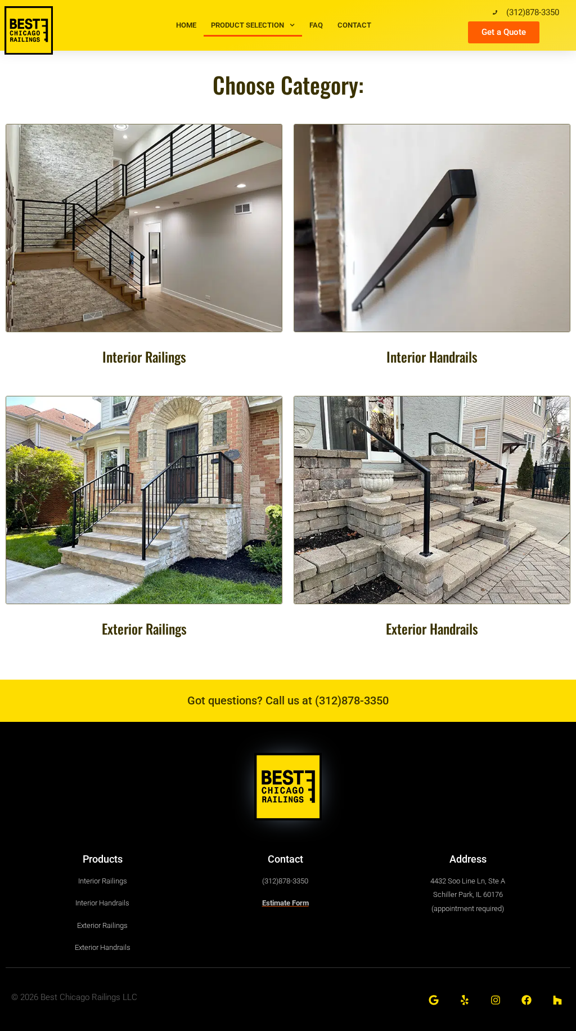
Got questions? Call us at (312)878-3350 (288, 700)
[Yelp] (464, 1000)
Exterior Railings (144, 628)
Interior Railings (144, 356)
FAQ (316, 25)
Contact (354, 25)
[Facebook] (527, 1000)
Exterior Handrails (432, 628)
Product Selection (247, 25)
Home (186, 25)
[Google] (433, 1000)
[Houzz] (558, 1000)
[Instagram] (495, 1000)
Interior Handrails (432, 356)
